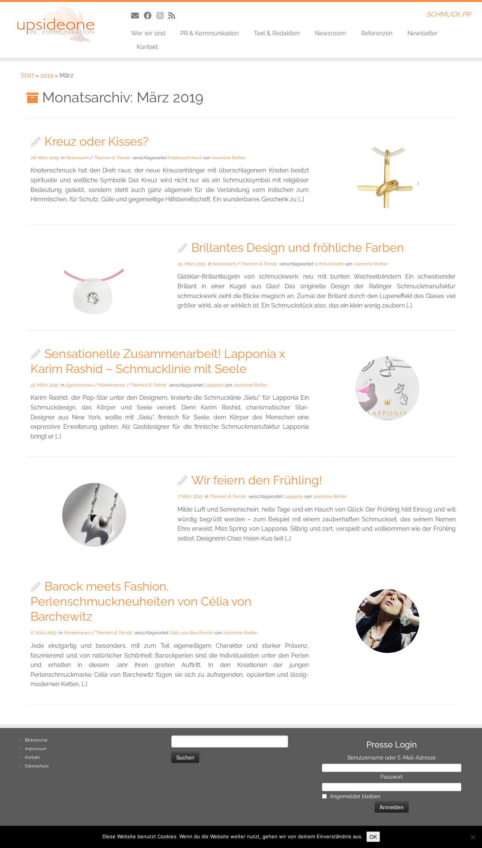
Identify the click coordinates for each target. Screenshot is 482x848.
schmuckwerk (329, 263)
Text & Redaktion (277, 33)
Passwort (391, 777)
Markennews (112, 385)
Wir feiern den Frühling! (256, 480)
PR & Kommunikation (209, 33)
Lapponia (214, 385)
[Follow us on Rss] (174, 15)
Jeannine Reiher (228, 157)
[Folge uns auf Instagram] (162, 15)
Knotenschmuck (185, 157)
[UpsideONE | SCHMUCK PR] (55, 24)
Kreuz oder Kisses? (96, 141)
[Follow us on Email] (137, 15)
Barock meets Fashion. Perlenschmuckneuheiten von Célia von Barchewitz (141, 601)
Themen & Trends (112, 157)
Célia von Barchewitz (191, 632)
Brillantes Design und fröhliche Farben (297, 247)
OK (373, 836)
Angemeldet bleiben (355, 796)
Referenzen (376, 33)
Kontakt (147, 46)
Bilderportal (36, 740)
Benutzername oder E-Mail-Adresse (392, 758)
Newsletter (422, 33)
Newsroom (330, 33)
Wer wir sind (148, 33)
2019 (46, 75)
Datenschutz (37, 766)
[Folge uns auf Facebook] (150, 15)
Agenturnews (79, 385)
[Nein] (472, 837)
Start (27, 75)
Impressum (35, 748)
